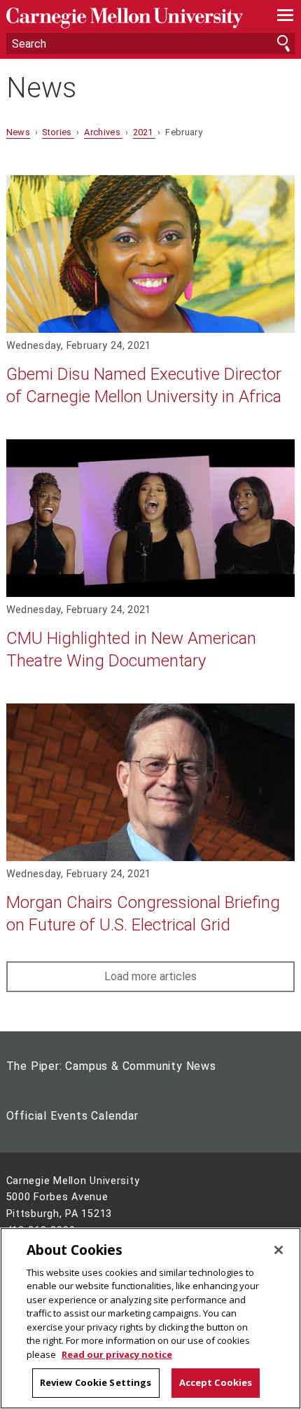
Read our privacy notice (117, 1354)
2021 (144, 132)
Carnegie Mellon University (129, 18)
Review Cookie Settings (96, 1382)
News (41, 88)
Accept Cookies (216, 1382)
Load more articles (150, 976)
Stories (58, 132)
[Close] (278, 1250)
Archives (103, 132)
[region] (150, 1318)
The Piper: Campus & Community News (111, 1066)
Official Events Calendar (72, 1115)
